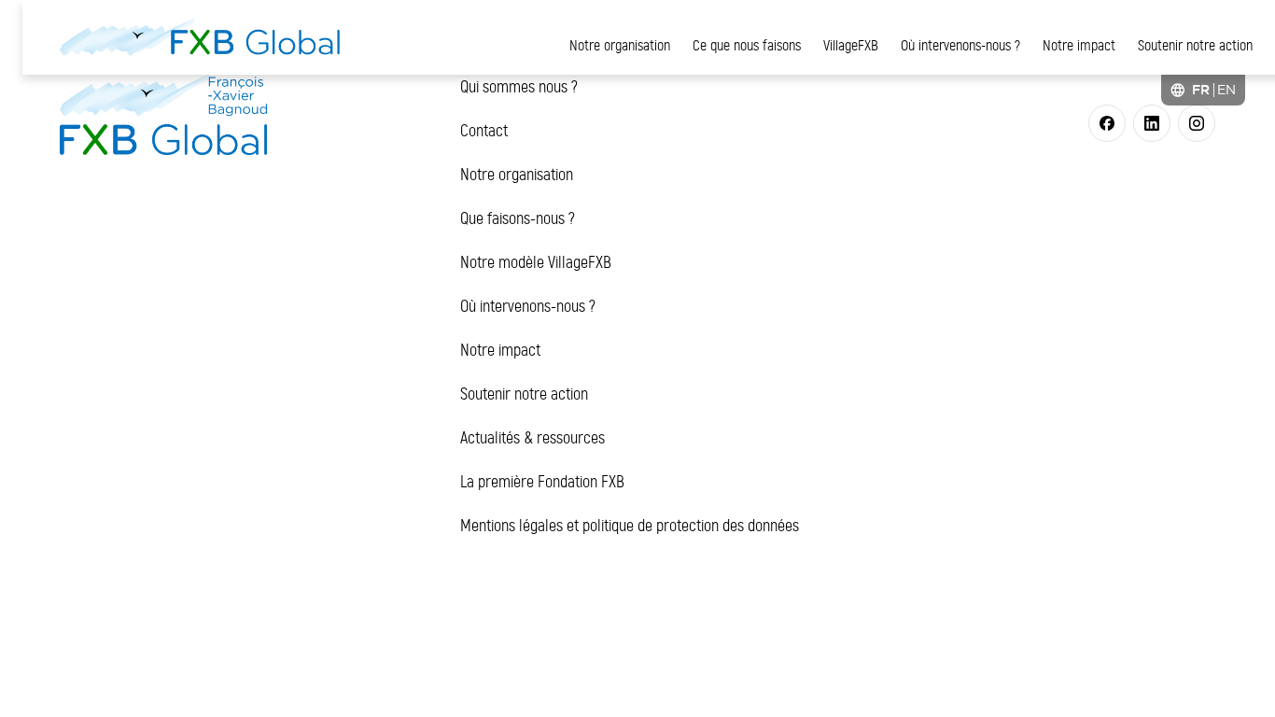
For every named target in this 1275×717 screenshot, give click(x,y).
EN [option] (1226, 89)
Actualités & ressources (532, 438)
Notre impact (1079, 45)
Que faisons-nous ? (517, 218)
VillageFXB (850, 45)
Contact (484, 130)
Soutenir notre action (1195, 45)
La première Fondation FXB (542, 481)
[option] (1226, 89)
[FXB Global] (200, 37)
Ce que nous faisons (747, 45)
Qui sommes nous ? (519, 87)
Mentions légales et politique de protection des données (629, 525)
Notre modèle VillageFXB (535, 262)
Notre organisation (619, 45)
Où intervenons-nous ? (960, 45)
